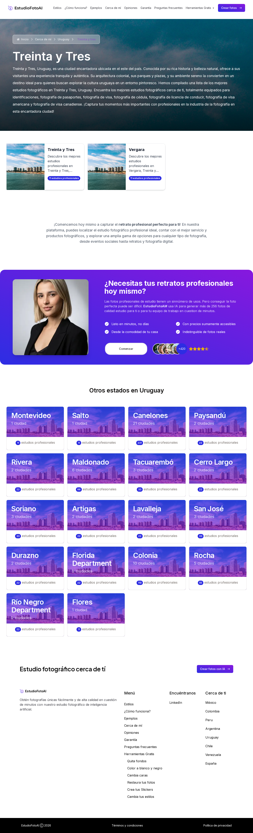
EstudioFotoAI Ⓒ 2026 (36, 825)
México (210, 703)
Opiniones (130, 7)
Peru (209, 720)
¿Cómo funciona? (76, 7)
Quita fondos (136, 761)
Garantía (146, 7)
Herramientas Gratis (139, 754)
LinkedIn (175, 703)
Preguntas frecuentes (168, 7)
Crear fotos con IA (212, 669)
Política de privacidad (217, 825)
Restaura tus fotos (141, 782)
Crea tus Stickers (140, 789)
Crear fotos (229, 7)
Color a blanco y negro (144, 768)
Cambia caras (137, 775)
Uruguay (63, 39)
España (210, 763)
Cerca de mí (113, 7)
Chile (209, 746)
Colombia (212, 711)
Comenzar (126, 348)
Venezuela (213, 755)
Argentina (212, 729)
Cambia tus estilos (140, 797)
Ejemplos (96, 7)
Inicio (25, 39)
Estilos (57, 7)
